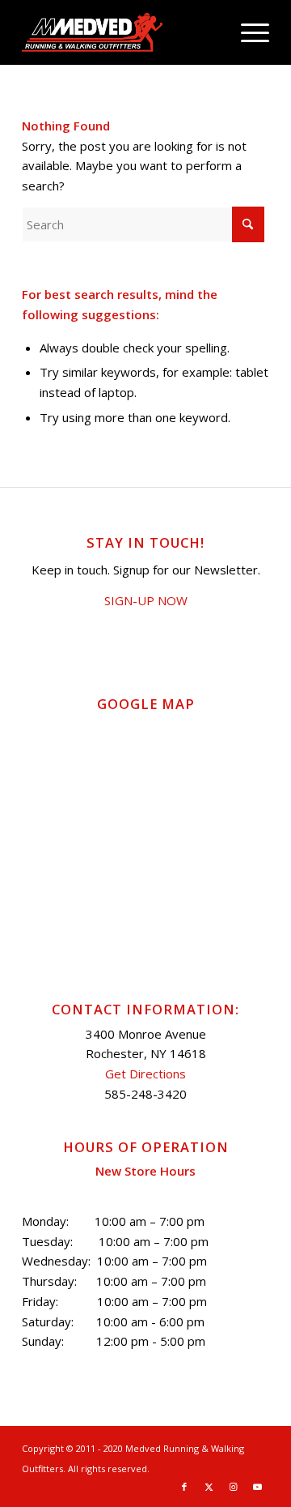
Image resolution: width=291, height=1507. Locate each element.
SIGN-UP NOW (146, 600)
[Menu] (247, 32)
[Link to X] (208, 1487)
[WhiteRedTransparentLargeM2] (121, 32)
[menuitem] (247, 32)
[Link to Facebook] (184, 1487)
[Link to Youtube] (257, 1487)
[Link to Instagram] (233, 1487)
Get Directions (145, 1073)
